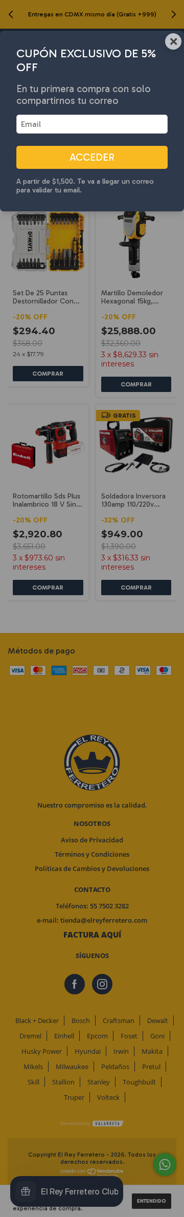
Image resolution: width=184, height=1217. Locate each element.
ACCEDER (92, 157)
